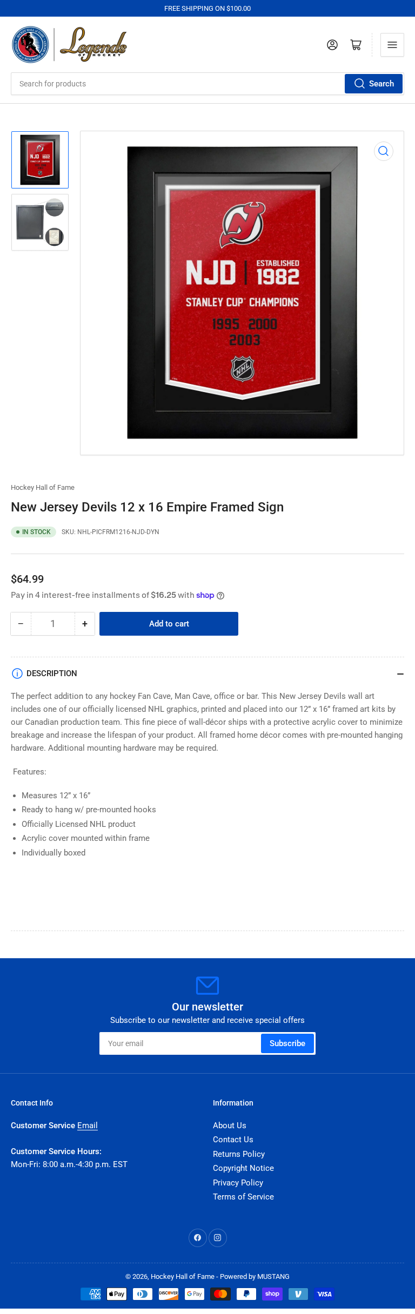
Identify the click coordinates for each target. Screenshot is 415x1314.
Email (87, 1125)
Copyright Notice (243, 1168)
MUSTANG (273, 1276)
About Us (229, 1125)
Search (381, 84)
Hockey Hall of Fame (43, 487)
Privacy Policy (238, 1183)
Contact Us (233, 1139)
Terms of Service (243, 1197)
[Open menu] (392, 45)
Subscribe (287, 1043)
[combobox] (207, 83)
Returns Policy (239, 1154)
